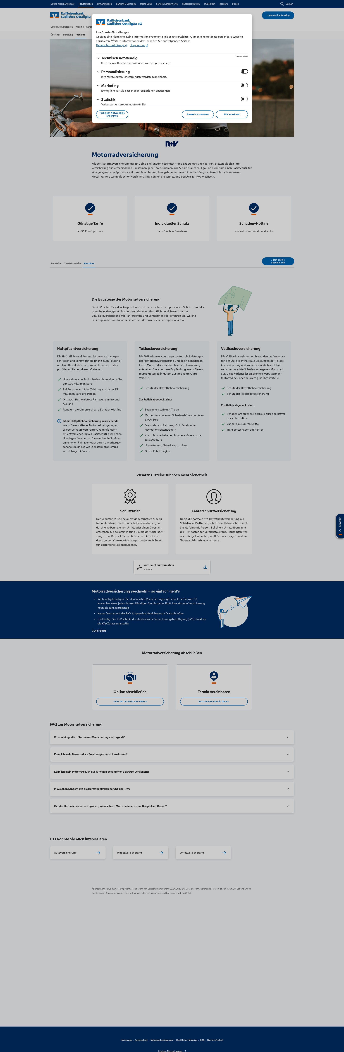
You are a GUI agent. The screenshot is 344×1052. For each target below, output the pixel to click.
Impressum (137, 45)
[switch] (244, 71)
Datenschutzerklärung (110, 45)
